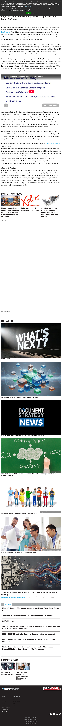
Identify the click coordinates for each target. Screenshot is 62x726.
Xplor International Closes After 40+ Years (30, 209)
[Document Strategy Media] (11, 689)
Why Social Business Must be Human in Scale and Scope (19, 514)
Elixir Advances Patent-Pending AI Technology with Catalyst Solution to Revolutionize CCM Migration (10, 212)
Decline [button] (34, 13)
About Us (4, 705)
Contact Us (4, 711)
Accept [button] (28, 13)
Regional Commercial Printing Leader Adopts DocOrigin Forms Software (29, 18)
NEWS (19, 193)
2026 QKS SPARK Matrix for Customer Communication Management (28, 634)
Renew (14, 703)
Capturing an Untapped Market (7, 673)
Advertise (4, 699)
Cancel (14, 705)
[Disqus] (31, 244)
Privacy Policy (27, 6)
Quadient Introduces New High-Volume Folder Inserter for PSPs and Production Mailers (49, 212)
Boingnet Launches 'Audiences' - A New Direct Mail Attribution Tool (22, 435)
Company (3, 696)
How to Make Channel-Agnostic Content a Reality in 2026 (19, 397)
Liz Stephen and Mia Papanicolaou (14, 597)
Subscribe (15, 699)
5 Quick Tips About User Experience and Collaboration (18, 552)
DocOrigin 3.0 (6, 32)
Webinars (4, 701)
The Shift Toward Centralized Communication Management (22, 675)
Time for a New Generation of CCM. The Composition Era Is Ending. (29, 593)
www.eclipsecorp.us (53, 143)
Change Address (16, 701)
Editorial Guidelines (6, 707)
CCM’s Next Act (6, 359)
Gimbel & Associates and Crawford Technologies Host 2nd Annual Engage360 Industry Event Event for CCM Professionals (27, 648)
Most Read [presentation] (8, 604)
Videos (3, 703)
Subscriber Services (16, 696)
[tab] (8, 604)
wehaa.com (33, 723)
